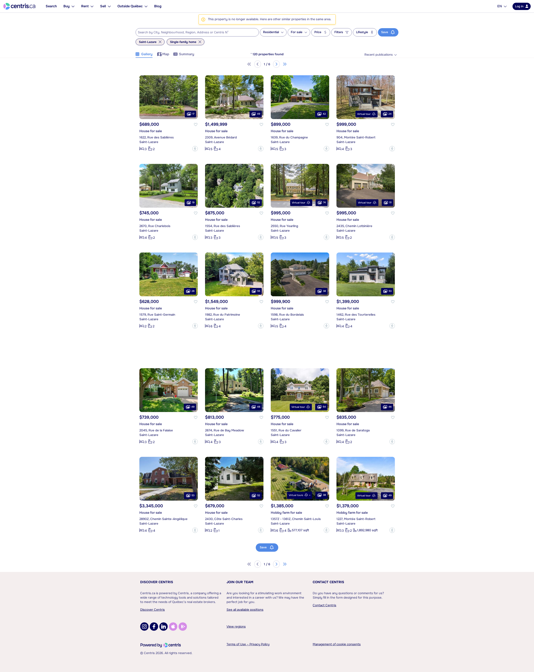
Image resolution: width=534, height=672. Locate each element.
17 (193, 114)
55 (258, 291)
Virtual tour (364, 114)
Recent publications (378, 55)
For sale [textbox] (296, 32)
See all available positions (245, 610)
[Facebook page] (154, 626)
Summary (186, 54)
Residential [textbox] (271, 32)
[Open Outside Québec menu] (146, 6)
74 (324, 202)
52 (258, 202)
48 (258, 406)
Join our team (240, 582)
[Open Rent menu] (92, 6)
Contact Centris (328, 582)
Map (165, 54)
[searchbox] (194, 32)
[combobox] (197, 32)
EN (499, 6)
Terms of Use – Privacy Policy (248, 644)
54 (324, 406)
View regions (236, 626)
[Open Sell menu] (109, 6)
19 (193, 202)
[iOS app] (173, 626)
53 (390, 291)
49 (258, 114)
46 (390, 406)
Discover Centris (156, 582)
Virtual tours (296, 495)
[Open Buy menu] (73, 6)
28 (192, 291)
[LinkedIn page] (163, 626)
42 (324, 114)
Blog (157, 6)
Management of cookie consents (337, 644)
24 (390, 114)
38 (324, 291)
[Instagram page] (144, 626)
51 (390, 202)
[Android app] (183, 626)
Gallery (146, 54)
